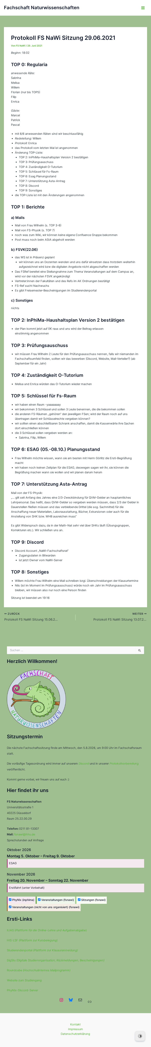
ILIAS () (47, 930)
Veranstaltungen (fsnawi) (57, 899)
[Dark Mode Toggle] (140, 1036)
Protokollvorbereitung (124, 763)
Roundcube (38, 970)
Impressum (75, 1029)
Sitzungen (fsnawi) (93, 899)
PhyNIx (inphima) (22, 899)
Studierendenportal (42, 950)
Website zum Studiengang (24, 980)
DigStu (55, 960)
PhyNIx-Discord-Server (22, 990)
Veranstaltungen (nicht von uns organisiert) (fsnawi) (45, 907)
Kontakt (75, 1024)
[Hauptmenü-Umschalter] (143, 8)
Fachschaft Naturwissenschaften (41, 7)
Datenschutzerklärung (75, 1034)
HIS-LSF (32, 940)
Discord (84, 763)
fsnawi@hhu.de (24, 834)
